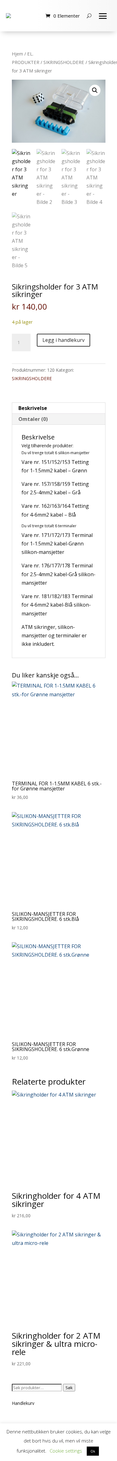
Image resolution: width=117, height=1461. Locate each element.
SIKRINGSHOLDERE (63, 62)
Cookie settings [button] (66, 1451)
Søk (69, 1387)
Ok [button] (92, 1451)
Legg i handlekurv (63, 340)
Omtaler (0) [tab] (33, 419)
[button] (94, 90)
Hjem (17, 53)
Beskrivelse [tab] (32, 408)
